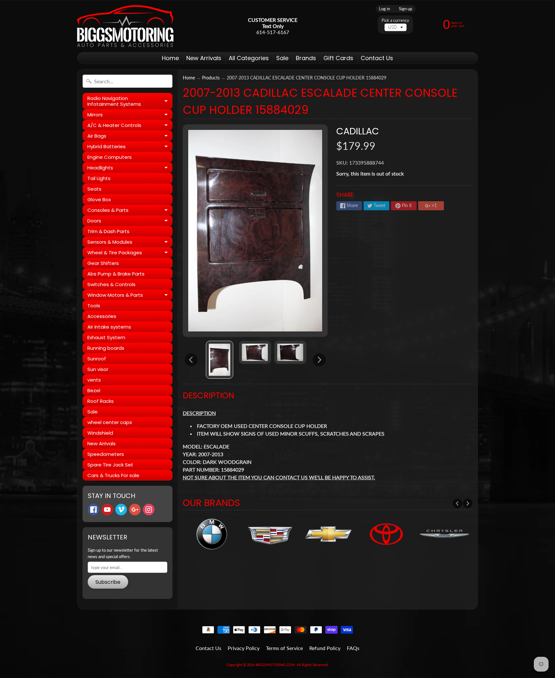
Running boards (105, 348)
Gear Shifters (103, 263)
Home (170, 58)
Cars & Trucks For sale (113, 475)
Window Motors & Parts (129, 296)
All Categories (249, 58)
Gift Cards (338, 58)
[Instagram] (148, 509)
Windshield (100, 432)
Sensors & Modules (129, 243)
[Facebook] (93, 509)
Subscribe (107, 582)
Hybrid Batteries (129, 147)
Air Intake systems (109, 326)
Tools (93, 305)
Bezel (93, 390)
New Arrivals (203, 58)
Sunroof (96, 358)
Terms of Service (284, 648)
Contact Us (377, 58)
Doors (129, 221)
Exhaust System (106, 337)
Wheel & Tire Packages (129, 253)
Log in (384, 9)
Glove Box (99, 199)
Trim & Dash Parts (108, 231)
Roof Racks (100, 401)
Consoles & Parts (129, 211)
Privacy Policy (244, 648)
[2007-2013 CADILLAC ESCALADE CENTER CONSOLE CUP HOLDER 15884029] (219, 360)
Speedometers (105, 454)
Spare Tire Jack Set (110, 464)
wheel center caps (109, 422)
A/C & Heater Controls (129, 126)
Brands (306, 58)
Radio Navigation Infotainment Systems (129, 101)
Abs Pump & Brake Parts (116, 273)
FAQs (353, 648)
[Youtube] (107, 509)
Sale (282, 58)
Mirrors (129, 115)
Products (211, 77)
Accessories (101, 316)
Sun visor (97, 369)
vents (94, 379)
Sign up (405, 9)
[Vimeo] (121, 509)
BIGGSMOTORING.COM (275, 665)
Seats (94, 188)
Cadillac (357, 131)
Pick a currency (395, 20)
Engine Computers (109, 157)
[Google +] (135, 509)
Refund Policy (324, 648)
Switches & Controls (111, 284)
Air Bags (129, 136)
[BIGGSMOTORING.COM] (125, 26)
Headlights (129, 168)
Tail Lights (98, 178)
